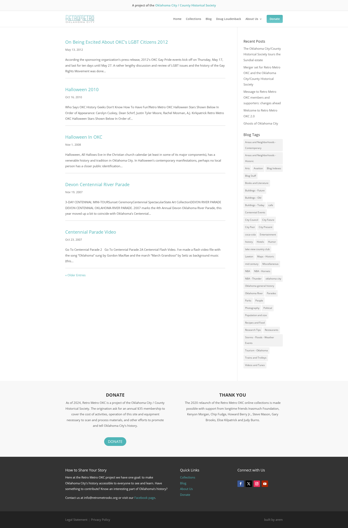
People (259, 300)
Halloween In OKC (83, 137)
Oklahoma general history (259, 286)
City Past (250, 227)
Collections (193, 19)
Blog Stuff (250, 175)
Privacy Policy (100, 520)
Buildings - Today (254, 205)
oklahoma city (273, 278)
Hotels (260, 241)
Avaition (258, 168)
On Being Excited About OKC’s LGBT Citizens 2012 (116, 42)
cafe (270, 205)
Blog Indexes (274, 168)
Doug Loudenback (228, 19)
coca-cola (250, 234)
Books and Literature (256, 183)
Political (267, 308)
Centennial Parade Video (90, 232)
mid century (251, 264)
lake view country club (257, 249)
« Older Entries (75, 275)
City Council (251, 220)
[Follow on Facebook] (240, 484)
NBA (247, 271)
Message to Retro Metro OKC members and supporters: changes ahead (262, 97)
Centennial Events (255, 212)
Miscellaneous (270, 264)
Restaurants (271, 330)
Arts (247, 168)
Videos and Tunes (255, 365)
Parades (271, 293)
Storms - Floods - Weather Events (259, 340)
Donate (275, 19)
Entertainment (268, 234)
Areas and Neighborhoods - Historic (260, 158)
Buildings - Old (253, 197)
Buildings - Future (255, 190)
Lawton (249, 256)
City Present (265, 227)
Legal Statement (76, 520)
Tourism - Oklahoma (256, 350)
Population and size (256, 315)
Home (177, 19)
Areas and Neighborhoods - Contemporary (260, 145)
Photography (252, 308)
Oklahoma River (254, 293)
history (249, 241)
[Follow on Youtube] (265, 484)
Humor (272, 241)
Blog (209, 19)
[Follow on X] (248, 484)
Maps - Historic (265, 256)
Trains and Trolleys (255, 357)
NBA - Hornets (262, 271)
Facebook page (144, 498)
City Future (268, 220)
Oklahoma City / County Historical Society (185, 5)
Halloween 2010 (82, 89)
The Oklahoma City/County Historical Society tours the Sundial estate (262, 54)
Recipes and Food (255, 322)
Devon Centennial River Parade (97, 184)
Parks (248, 300)
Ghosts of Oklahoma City (260, 123)
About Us (251, 19)
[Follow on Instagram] (257, 484)
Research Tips (253, 330)
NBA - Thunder (253, 278)
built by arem (273, 520)
